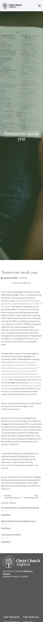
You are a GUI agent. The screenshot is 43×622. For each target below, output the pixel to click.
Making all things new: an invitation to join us (18, 521)
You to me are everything (11, 535)
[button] (39, 6)
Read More (6, 515)
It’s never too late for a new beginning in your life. (20, 508)
